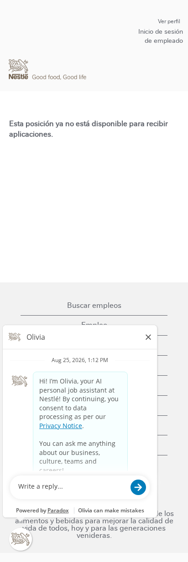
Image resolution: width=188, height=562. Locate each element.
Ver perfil (169, 21)
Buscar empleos (94, 305)
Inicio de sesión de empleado (160, 36)
